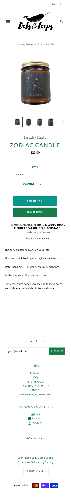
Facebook (37, 418)
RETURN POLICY (35, 382)
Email (37, 414)
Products (31, 44)
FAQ (35, 377)
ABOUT (36, 390)
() (57, 4)
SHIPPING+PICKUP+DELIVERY (35, 395)
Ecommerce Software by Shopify (35, 462)
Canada (34, 471)
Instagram (37, 423)
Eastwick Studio (35, 137)
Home (20, 44)
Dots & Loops (45, 458)
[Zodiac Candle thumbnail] (17, 122)
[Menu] (8, 21)
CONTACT (35, 373)
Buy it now (35, 212)
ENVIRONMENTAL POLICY (35, 386)
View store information (37, 238)
